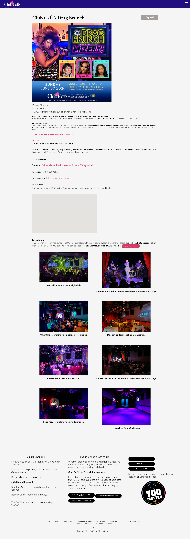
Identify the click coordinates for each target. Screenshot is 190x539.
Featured (39, 140)
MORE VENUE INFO (131, 246)
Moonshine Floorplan (81, 500)
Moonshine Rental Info (108, 495)
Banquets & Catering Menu (81, 495)
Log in (95, 528)
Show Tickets (142, 463)
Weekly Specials (141, 459)
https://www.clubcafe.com (58, 178)
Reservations (141, 468)
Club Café (89, 531)
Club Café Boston (14, 3)
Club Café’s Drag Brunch (58, 18)
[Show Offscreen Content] (186, 2)
